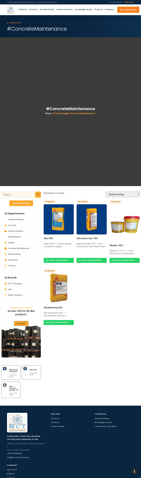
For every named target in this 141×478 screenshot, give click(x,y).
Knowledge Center (84, 9)
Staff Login (129, 2)
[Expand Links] (134, 471)
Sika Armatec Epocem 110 (13, 388)
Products (33, 9)
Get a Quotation (128, 10)
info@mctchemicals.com (18, 457)
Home (48, 113)
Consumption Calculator (105, 426)
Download (21, 323)
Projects (99, 9)
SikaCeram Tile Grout (13, 371)
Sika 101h (33, 370)
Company (109, 9)
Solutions (22, 9)
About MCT (12, 469)
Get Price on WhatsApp (56, 260)
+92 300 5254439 (14, 453)
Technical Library (64, 9)
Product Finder (47, 9)
